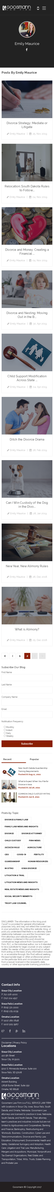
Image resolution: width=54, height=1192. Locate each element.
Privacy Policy (20, 1042)
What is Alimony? (27, 629)
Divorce (9, 833)
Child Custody (13, 840)
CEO (7, 854)
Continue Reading (27, 99)
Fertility (39, 854)
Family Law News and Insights (21, 826)
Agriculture (34, 847)
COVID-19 (21, 854)
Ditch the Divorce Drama (27, 439)
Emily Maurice (17, 133)
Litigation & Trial (14, 875)
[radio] (27, 727)
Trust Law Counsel (16, 903)
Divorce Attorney (32, 833)
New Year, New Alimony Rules (27, 566)
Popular (34, 759)
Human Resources (38, 861)
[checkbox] (27, 731)
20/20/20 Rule (12, 847)
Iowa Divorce (29, 868)
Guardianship (12, 861)
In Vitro (9, 868)
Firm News (34, 840)
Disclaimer (7, 1042)
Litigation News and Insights (21, 882)
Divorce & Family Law (16, 820)
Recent (7, 759)
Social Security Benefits (18, 896)
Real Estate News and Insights (22, 889)
